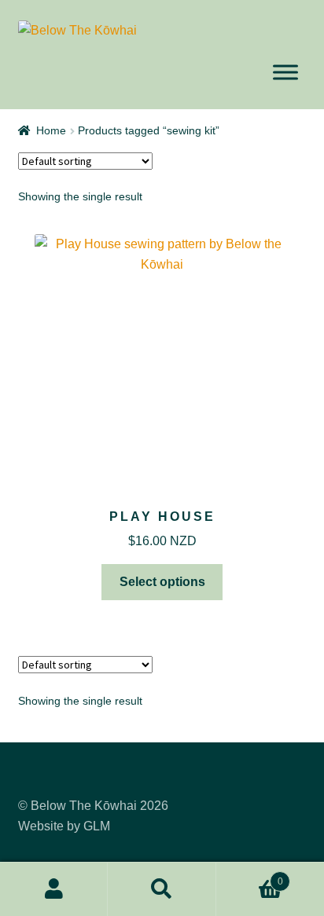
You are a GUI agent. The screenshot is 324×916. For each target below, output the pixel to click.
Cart (249, 876)
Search (161, 889)
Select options (162, 581)
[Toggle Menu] (285, 72)
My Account (54, 889)
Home (51, 130)
